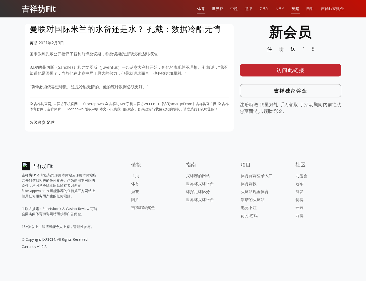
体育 (201, 8)
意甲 (249, 8)
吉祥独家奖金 (332, 8)
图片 (135, 199)
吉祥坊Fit (39, 8)
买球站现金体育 (255, 191)
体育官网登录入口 (257, 175)
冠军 (300, 183)
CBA (264, 8)
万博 (300, 215)
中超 (234, 8)
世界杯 (217, 8)
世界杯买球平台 (200, 183)
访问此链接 (291, 70)
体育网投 (249, 183)
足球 (51, 122)
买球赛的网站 (198, 175)
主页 (135, 175)
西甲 (310, 8)
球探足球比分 (198, 191)
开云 (300, 207)
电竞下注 (249, 207)
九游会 (301, 175)
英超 (295, 8)
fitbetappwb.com (35, 190)
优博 (300, 199)
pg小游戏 (249, 215)
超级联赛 (38, 122)
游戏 (135, 191)
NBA (280, 8)
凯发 (300, 191)
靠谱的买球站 (253, 199)
